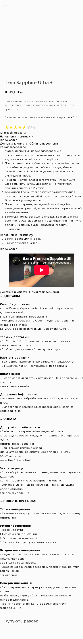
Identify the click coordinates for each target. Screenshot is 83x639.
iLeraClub (72, 117)
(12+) (31, 128)
